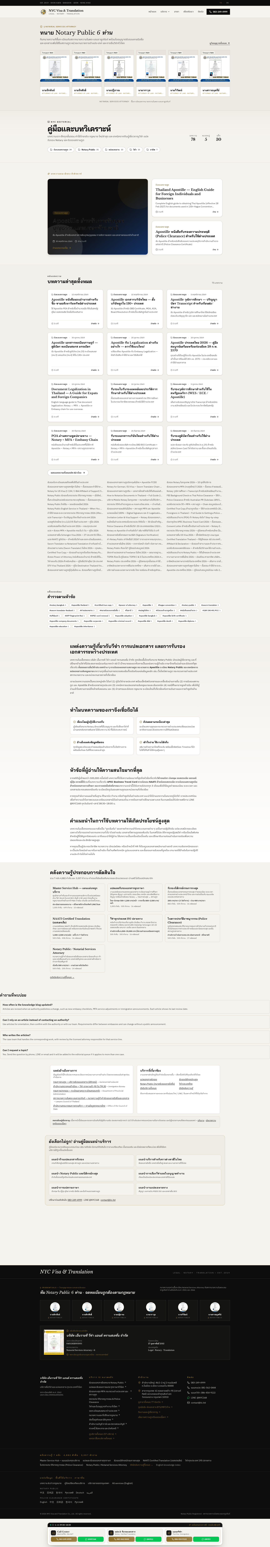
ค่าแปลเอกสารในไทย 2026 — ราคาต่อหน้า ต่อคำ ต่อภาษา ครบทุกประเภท (135, 543)
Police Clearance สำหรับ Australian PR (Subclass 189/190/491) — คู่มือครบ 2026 (194, 499)
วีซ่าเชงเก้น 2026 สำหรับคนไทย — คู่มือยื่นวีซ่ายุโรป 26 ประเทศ (75, 561)
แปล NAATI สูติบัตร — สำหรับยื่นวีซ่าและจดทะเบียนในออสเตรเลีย (75, 539)
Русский (69, 1492)
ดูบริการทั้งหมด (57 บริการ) (101, 1434)
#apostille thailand (80, 605)
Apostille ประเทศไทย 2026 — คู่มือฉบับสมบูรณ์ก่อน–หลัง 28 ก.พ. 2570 (194, 570)
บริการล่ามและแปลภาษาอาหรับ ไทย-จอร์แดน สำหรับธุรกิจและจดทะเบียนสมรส (135, 570)
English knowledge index (168, 1464)
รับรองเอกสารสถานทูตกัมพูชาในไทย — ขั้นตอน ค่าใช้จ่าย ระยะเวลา (194, 565)
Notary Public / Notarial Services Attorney (106, 1464)
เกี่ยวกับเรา (188, 11)
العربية (90, 1492)
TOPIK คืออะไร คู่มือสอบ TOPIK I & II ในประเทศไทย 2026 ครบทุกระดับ (135, 556)
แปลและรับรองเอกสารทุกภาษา (127, 888)
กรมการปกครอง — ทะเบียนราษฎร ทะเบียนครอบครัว (76, 1090)
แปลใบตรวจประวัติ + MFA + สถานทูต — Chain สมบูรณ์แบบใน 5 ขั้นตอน (194, 504)
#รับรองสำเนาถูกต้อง (165, 610)
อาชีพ (154, 149)
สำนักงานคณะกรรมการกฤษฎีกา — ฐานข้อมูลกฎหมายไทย (79, 1105)
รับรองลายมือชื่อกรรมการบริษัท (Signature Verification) (133, 535)
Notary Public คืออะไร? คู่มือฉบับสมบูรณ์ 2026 (128, 548)
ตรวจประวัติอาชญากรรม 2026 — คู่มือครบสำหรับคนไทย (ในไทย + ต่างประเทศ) (194, 530)
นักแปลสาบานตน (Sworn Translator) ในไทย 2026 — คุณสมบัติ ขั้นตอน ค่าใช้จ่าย (75, 548)
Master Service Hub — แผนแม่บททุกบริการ (60, 1460)
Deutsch (80, 1492)
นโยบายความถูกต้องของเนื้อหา (152, 1417)
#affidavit (55, 616)
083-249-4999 (220, 11)
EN (227, 3)
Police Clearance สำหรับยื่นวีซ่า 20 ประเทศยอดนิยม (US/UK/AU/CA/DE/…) (135, 526)
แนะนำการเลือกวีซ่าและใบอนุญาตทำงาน (162, 1173)
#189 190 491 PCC (211, 610)
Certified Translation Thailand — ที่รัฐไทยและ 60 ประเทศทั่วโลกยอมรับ (194, 539)
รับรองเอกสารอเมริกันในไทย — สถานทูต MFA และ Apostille (133, 508)
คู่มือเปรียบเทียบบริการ (75, 1483)
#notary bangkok (58, 605)
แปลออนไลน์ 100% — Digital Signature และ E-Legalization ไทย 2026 (135, 513)
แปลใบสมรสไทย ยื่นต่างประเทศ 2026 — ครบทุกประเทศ (72, 526)
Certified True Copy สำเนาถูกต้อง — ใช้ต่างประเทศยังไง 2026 (194, 508)
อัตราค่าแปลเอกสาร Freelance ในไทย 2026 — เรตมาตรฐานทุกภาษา (135, 552)
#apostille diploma (187, 621)
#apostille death (165, 621)
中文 (42, 1492)
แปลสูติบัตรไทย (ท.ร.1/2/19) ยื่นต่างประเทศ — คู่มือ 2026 (73, 521)
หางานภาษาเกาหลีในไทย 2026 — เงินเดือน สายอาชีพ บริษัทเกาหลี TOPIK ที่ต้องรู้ (194, 556)
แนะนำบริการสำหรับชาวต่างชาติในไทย (160, 1159)
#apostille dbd (145, 621)
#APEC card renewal (100, 616)
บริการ (164, 11)
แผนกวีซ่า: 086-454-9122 (203, 1392)
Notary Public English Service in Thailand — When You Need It (75, 508)
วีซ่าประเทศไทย (185, 1083)
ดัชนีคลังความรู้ (186, 1088)
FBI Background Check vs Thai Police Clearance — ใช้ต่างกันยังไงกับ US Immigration (194, 495)
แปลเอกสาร (116, 149)
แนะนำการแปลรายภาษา (65, 1187)
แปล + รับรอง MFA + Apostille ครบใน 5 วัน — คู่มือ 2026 (73, 530)
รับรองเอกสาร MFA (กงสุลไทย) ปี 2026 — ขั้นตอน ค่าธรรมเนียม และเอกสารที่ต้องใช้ (194, 486)
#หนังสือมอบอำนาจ (188, 610)
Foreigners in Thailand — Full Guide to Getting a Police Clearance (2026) (194, 513)
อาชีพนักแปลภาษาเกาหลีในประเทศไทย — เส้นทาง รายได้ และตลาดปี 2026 (135, 565)
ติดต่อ (200, 11)
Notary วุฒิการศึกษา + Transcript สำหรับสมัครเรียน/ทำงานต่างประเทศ (194, 491)
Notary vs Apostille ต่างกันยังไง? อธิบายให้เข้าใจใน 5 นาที (133, 530)
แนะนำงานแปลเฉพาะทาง (153, 1187)
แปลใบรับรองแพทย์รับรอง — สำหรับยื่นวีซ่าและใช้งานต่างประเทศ (194, 548)
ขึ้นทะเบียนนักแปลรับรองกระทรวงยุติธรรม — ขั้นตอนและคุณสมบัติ (75, 499)
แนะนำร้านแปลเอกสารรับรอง (68, 1159)
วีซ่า (136, 149)
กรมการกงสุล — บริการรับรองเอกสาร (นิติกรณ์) (75, 1082)
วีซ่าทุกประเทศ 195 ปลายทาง (126, 918)
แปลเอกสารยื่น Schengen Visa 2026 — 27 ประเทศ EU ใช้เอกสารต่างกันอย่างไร (75, 535)
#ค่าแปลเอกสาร (87, 610)
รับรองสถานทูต (63, 149)
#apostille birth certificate (174, 616)
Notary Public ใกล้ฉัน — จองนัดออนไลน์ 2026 (68, 504)
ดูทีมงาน (201, 1120)
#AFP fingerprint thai (75, 616)
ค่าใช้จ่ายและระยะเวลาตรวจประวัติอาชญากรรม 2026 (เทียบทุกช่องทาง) (75, 513)
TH (221, 3)
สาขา (176, 11)
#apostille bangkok (148, 616)
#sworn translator (210, 605)
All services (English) (122, 1483)
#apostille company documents (64, 621)
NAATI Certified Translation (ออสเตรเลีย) (162, 1460)
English (43, 1502)
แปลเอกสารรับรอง (148, 1079)
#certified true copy (104, 605)
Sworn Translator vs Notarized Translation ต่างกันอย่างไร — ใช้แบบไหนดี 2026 (75, 543)
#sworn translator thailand (62, 610)
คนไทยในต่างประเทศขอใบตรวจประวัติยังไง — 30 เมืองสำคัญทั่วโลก (135, 521)
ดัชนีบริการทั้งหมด (148, 1088)
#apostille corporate (93, 621)
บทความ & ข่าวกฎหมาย (50, 1483)
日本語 (50, 1492)
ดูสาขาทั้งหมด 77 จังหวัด (149, 1402)
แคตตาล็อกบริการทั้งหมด (100, 1438)
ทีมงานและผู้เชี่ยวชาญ (148, 1412)
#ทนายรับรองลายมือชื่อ (110, 610)
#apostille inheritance (84, 626)
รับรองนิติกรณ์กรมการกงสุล (183, 888)
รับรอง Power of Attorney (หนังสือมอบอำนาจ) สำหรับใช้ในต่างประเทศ (75, 556)
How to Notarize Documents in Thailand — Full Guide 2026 (135, 495)
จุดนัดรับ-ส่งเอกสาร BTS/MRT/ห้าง (154, 1407)
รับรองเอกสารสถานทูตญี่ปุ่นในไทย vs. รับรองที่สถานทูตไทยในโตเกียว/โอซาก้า (75, 570)
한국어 (59, 1492)
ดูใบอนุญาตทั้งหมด (218, 43)
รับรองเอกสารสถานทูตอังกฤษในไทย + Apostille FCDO (132, 482)
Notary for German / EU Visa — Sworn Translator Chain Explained (135, 486)
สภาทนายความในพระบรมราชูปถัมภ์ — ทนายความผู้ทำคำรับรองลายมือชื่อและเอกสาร (91, 1098)
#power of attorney (128, 605)
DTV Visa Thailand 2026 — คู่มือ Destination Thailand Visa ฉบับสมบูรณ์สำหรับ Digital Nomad (75, 565)
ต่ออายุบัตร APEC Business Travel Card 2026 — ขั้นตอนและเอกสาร (194, 521)
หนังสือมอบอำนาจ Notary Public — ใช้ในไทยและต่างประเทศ (193, 552)
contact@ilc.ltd (108, 1200)
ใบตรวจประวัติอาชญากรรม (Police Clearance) (61, 1464)
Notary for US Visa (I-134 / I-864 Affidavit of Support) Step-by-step (75, 491)
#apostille (147, 605)
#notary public (189, 605)
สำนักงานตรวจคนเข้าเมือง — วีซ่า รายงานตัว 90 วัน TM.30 (79, 1086)
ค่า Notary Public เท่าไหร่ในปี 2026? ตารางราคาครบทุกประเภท (135, 539)
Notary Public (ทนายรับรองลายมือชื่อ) (157, 1083)
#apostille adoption (124, 616)
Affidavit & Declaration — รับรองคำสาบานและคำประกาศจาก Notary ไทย (194, 543)
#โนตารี (129, 610)
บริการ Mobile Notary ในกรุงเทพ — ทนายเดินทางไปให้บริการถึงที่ (135, 499)
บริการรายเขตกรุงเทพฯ (98, 1483)
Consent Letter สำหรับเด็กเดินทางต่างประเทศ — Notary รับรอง (194, 526)
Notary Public (90, 149)
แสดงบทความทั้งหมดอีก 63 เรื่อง (66, 472)
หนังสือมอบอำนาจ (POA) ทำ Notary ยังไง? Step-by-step (193, 517)
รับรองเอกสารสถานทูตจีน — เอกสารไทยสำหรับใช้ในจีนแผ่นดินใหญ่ (135, 491)
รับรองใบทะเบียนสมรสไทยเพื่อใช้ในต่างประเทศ (68, 482)
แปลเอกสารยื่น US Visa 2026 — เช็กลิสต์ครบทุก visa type (193, 535)
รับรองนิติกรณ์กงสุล (188, 1079)
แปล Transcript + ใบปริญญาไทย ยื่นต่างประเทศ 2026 (72, 517)
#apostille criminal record (120, 621)
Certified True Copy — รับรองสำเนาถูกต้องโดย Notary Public (75, 552)
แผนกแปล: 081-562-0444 (203, 1387)
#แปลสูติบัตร (144, 610)
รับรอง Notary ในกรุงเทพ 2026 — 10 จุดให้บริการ (189, 482)
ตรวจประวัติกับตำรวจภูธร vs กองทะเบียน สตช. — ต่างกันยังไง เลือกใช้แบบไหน (135, 504)
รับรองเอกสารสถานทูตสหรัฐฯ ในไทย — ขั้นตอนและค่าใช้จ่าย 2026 (75, 486)
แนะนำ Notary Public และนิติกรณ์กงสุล (75, 1173)
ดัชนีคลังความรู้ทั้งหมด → (141, 1464)
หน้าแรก (152, 11)
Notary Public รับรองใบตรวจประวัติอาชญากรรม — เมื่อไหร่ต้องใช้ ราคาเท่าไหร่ (75, 495)
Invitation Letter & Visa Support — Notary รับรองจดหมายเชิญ (135, 517)
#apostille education (59, 626)
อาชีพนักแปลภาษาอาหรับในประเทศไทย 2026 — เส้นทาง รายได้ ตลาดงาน (194, 561)
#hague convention (167, 605)
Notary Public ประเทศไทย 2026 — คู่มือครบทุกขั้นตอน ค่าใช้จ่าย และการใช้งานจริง (135, 561)
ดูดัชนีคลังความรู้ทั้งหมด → (62, 977)
